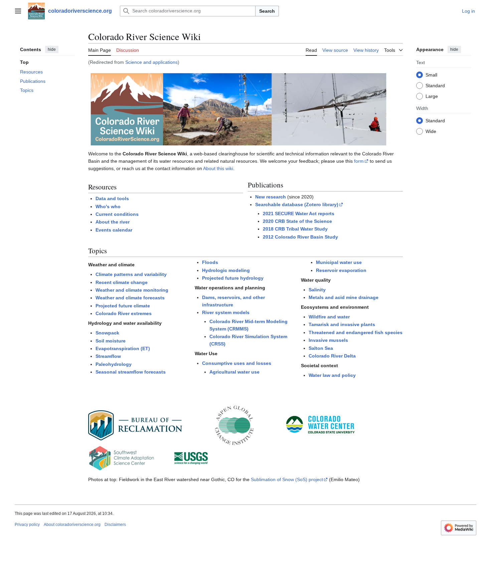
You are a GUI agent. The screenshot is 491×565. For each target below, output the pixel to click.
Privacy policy (27, 524)
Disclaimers (115, 524)
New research (270, 196)
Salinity (317, 289)
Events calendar (114, 230)
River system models (226, 312)
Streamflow (108, 356)
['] (238, 109)
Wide (431, 131)
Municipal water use (339, 262)
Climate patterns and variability (131, 274)
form (359, 161)
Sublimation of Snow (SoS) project (287, 479)
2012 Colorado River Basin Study (300, 237)
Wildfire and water (329, 316)
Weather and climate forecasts (130, 297)
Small (431, 74)
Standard (435, 85)
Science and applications (151, 62)
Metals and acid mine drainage (343, 297)
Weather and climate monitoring (132, 290)
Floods (210, 262)
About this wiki (218, 168)
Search (267, 11)
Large (432, 96)
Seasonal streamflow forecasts (131, 372)
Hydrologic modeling (226, 270)
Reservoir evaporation (341, 270)
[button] (18, 11)
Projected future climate (123, 305)
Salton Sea (321, 348)
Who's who (108, 206)
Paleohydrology (114, 364)
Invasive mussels (328, 340)
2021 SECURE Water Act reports (298, 213)
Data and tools (112, 198)
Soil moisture (111, 340)
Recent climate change (122, 282)
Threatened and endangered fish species (355, 332)
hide (52, 49)
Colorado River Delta (332, 356)
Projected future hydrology (233, 278)
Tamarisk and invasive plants (342, 324)
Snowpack (107, 332)
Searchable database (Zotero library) (296, 204)
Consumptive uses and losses (236, 363)
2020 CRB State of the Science (297, 221)
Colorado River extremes (124, 313)
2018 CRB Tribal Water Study (295, 229)
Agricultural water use (234, 372)
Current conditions (117, 214)
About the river (113, 222)
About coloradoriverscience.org (72, 524)
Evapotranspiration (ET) (123, 348)
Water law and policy (332, 375)
